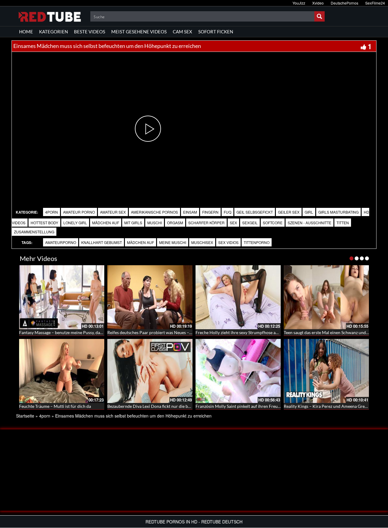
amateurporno (60, 242)
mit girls (133, 222)
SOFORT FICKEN (215, 31)
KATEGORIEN (53, 31)
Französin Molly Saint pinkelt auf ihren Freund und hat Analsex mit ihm (262, 406)
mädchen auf (140, 242)
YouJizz (299, 3)
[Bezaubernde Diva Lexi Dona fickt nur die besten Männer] (149, 371)
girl (309, 212)
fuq (227, 212)
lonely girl (75, 222)
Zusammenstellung (34, 231)
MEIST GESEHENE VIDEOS (139, 31)
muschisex (202, 242)
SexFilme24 (375, 3)
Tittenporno (256, 242)
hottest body (44, 222)
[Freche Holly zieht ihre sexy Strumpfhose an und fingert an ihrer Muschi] (238, 297)
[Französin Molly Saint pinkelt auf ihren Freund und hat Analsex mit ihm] (238, 371)
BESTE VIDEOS (89, 31)
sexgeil (250, 222)
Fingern (210, 212)
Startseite (25, 416)
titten (342, 222)
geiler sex (288, 212)
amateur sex (113, 212)
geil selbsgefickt (254, 212)
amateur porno (79, 212)
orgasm (175, 222)
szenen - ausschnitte (309, 222)
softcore (273, 222)
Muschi (154, 222)
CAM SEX (182, 31)
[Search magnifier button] (319, 16)
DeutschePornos (344, 3)
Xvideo (318, 3)
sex (233, 222)
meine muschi (172, 242)
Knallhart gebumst (101, 242)
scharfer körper (206, 222)
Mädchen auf (105, 222)
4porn (51, 212)
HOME (26, 31)
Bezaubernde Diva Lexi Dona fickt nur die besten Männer (160, 406)
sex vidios (228, 242)
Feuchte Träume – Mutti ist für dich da (55, 406)
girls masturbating (338, 212)
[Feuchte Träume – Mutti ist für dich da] (61, 371)
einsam (190, 212)
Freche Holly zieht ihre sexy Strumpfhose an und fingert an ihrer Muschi (263, 332)
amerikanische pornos (154, 212)
